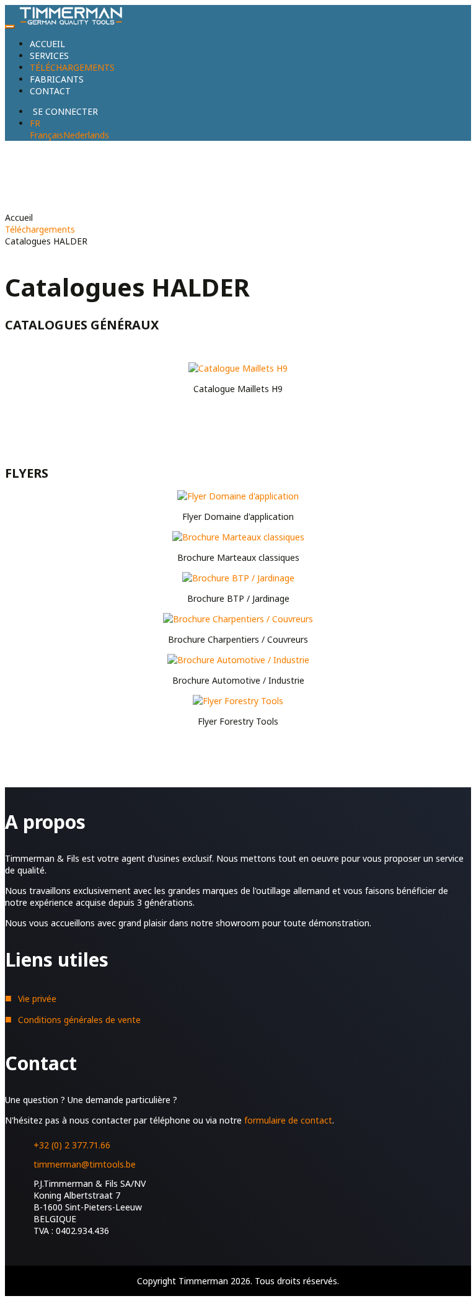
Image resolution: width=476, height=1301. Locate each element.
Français (46, 135)
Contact (50, 91)
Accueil (47, 44)
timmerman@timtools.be (84, 1164)
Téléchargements (72, 67)
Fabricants (57, 79)
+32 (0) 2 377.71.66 (71, 1145)
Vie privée (37, 998)
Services (49, 55)
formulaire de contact (288, 1120)
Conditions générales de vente (79, 1020)
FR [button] (35, 123)
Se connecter (65, 111)
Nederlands (86, 135)
